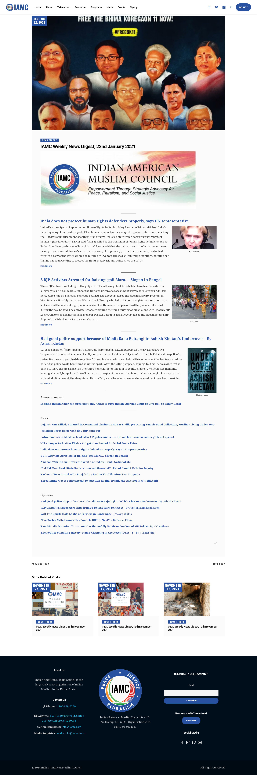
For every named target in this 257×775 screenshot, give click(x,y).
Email (191, 685)
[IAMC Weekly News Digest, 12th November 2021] (194, 599)
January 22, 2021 (39, 20)
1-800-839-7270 (66, 706)
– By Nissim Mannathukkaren (99, 507)
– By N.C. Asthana (104, 526)
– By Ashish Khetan (125, 341)
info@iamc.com (71, 727)
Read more (46, 265)
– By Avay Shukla (86, 514)
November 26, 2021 (41, 587)
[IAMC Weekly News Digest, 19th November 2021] (128, 599)
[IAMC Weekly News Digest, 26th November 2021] (62, 599)
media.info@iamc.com (70, 733)
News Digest (49, 140)
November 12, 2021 (173, 587)
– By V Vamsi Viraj (97, 532)
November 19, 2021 (107, 587)
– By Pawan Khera (86, 520)
